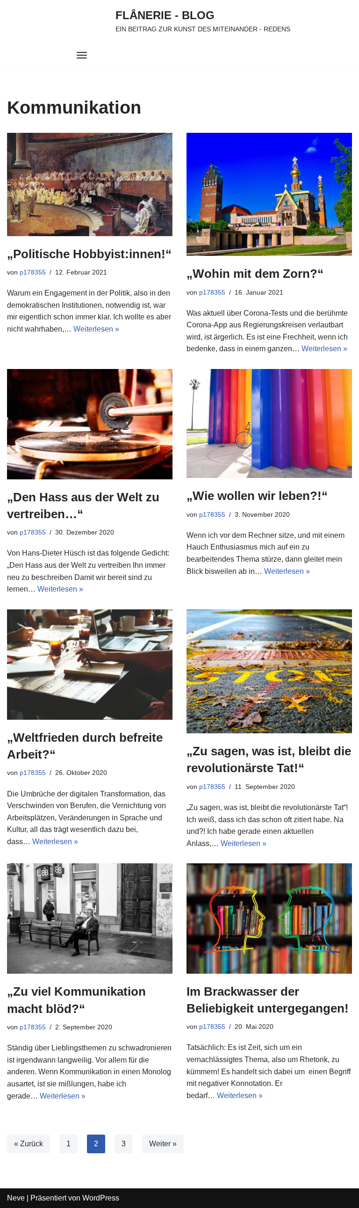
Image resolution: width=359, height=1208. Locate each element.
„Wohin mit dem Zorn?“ (255, 274)
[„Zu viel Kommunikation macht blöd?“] (89, 918)
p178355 (33, 272)
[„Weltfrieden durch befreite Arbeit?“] (89, 664)
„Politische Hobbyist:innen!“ (89, 254)
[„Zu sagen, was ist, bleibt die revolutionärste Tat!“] (269, 671)
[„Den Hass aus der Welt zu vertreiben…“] (89, 424)
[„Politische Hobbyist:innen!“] (89, 184)
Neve (16, 1198)
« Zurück (28, 1144)
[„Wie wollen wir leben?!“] (269, 423)
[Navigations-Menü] (81, 55)
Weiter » (163, 1144)
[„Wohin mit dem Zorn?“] (269, 194)
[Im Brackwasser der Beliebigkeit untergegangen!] (269, 918)
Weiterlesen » (96, 329)
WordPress (100, 1198)
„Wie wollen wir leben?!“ (257, 496)
